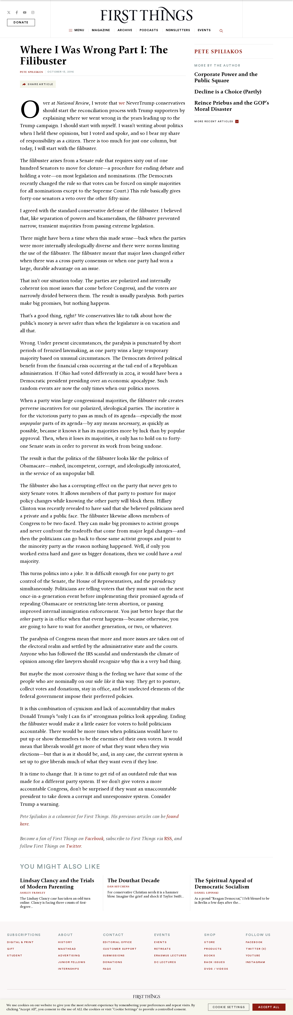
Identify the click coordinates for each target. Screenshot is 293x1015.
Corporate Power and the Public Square (226, 77)
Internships (68, 969)
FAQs (107, 969)
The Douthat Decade (133, 880)
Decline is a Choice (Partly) (227, 91)
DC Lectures (165, 962)
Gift (11, 949)
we (122, 103)
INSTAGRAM (255, 962)
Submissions (114, 955)
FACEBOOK (254, 942)
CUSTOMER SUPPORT (120, 949)
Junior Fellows (72, 962)
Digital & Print (20, 942)
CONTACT (113, 935)
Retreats (162, 949)
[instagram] (33, 12)
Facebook (94, 838)
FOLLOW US (258, 935)
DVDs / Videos (216, 969)
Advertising (69, 955)
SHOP (210, 935)
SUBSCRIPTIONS (24, 935)
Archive (125, 30)
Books (209, 955)
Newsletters (178, 30)
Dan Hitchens (118, 886)
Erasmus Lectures (170, 955)
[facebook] (16, 12)
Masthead (67, 949)
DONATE (21, 22)
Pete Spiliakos (31, 71)
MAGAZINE (101, 30)
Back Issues (214, 962)
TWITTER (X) (256, 949)
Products (213, 949)
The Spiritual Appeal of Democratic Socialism (224, 883)
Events (204, 30)
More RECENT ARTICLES (213, 121)
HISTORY (65, 942)
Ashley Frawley (32, 892)
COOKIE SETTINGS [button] (229, 1007)
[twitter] (9, 12)
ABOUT (65, 935)
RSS (168, 838)
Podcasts (149, 30)
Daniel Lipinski (207, 892)
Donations (112, 962)
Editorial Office (117, 942)
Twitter (73, 846)
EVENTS (162, 935)
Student (14, 955)
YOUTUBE (253, 955)
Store (209, 942)
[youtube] (24, 12)
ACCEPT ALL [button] (269, 1007)
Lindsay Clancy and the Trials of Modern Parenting (57, 883)
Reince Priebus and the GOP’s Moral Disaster (231, 105)
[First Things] (146, 15)
